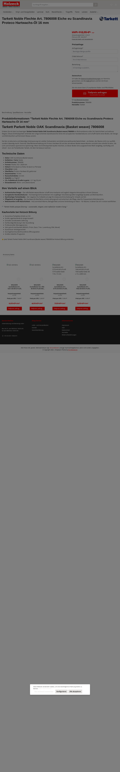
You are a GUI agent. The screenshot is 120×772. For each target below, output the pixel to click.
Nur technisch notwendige (43, 691)
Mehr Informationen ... (46, 689)
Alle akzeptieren (75, 691)
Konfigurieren (61, 691)
